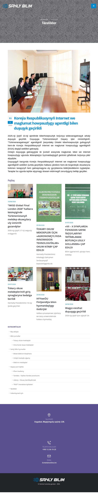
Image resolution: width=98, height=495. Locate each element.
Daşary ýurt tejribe (17, 367)
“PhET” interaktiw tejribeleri (23, 384)
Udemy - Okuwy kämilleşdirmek (24, 380)
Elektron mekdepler (20, 363)
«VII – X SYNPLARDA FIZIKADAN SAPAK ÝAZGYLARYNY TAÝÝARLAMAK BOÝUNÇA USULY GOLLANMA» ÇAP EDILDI (76, 237)
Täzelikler (13, 389)
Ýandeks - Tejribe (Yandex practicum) (26, 376)
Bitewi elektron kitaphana (22, 354)
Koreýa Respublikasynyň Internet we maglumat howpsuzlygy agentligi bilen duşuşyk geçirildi (46, 123)
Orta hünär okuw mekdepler (23, 345)
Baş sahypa (44, 19)
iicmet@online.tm (49, 463)
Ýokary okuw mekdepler (22, 341)
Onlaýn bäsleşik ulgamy (21, 358)
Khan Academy (18, 371)
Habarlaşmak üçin (16, 393)
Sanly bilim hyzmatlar (18, 349)
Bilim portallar (15, 336)
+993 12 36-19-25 (49, 449)
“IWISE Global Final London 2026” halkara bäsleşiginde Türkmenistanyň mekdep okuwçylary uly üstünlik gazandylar (20, 216)
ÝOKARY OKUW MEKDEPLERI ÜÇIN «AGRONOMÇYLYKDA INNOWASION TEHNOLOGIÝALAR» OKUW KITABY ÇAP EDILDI (48, 239)
